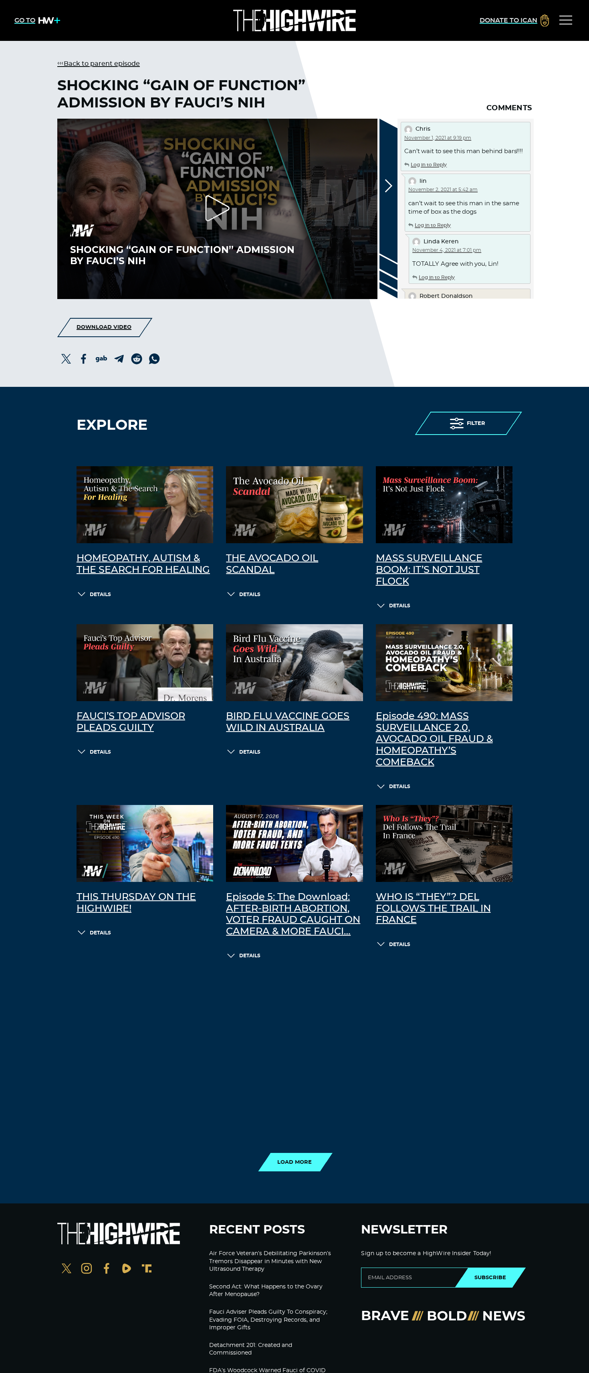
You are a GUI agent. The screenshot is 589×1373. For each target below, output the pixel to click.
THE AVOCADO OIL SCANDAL (272, 564)
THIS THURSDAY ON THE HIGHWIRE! (136, 903)
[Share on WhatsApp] (154, 359)
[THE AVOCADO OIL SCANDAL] (294, 504)
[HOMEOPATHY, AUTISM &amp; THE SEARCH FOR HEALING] (145, 504)
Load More (294, 1162)
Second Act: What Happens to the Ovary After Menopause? (266, 1291)
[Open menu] (566, 20)
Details (100, 594)
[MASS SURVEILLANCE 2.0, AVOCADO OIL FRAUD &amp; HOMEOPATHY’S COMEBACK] (444, 662)
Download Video (104, 327)
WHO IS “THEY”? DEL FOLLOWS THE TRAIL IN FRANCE (433, 908)
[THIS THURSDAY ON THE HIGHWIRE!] (145, 843)
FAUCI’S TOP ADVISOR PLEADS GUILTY (131, 722)
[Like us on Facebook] (106, 1269)
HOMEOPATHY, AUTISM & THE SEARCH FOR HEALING (143, 564)
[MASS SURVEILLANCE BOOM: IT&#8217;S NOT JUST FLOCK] (444, 504)
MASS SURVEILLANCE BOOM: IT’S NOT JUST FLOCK (429, 570)
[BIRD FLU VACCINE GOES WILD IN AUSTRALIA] (294, 662)
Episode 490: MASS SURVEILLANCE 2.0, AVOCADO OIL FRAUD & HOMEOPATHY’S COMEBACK (434, 739)
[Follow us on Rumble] (126, 1269)
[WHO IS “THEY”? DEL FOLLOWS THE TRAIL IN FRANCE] (444, 843)
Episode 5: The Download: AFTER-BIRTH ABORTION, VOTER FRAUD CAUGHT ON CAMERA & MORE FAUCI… (293, 914)
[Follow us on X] (66, 1269)
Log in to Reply (429, 164)
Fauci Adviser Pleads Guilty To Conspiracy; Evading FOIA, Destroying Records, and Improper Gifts (268, 1320)
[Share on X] (66, 359)
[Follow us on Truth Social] (146, 1269)
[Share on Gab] (101, 359)
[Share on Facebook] (84, 359)
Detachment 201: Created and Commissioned (250, 1349)
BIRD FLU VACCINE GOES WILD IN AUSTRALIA (287, 722)
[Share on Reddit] (136, 359)
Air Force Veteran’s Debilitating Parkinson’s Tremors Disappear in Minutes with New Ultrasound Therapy (270, 1261)
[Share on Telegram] (119, 359)
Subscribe (490, 1277)
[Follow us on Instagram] (86, 1269)
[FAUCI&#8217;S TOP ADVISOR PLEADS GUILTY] (145, 662)
